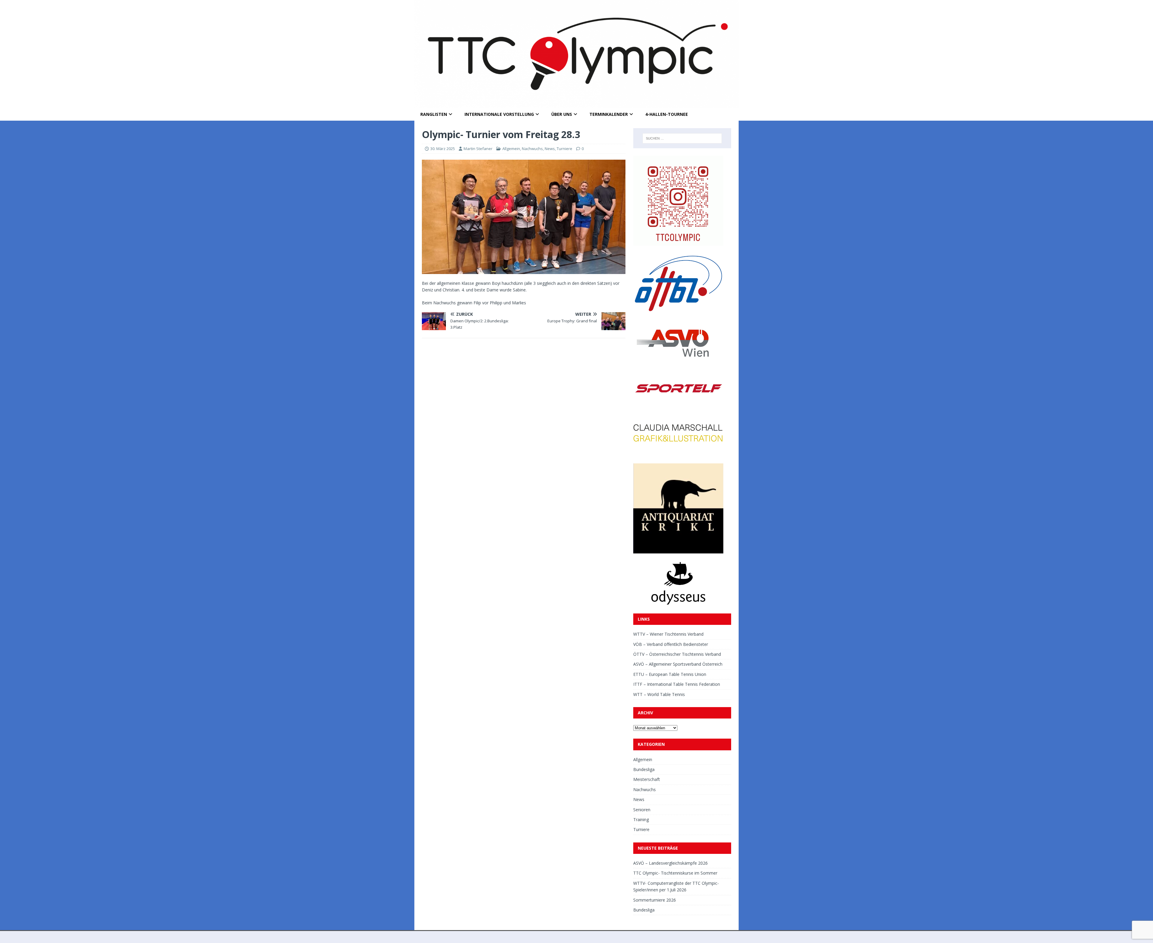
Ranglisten (433, 114)
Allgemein (511, 148)
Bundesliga (644, 769)
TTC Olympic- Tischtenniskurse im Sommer (675, 873)
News (550, 148)
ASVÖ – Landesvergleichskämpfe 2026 (670, 863)
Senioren (641, 809)
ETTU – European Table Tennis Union (669, 674)
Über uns (561, 114)
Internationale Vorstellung (499, 114)
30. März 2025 (442, 148)
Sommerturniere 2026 (654, 900)
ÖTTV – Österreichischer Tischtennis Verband (677, 654)
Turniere (564, 148)
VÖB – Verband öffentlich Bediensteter (670, 644)
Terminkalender (608, 114)
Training (641, 819)
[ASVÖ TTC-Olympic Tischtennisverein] (576, 104)
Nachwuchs (532, 148)
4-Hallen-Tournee (666, 114)
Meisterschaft (646, 779)
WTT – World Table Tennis (659, 694)
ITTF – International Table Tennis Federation (676, 684)
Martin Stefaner (478, 148)
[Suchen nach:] (682, 138)
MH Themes (498, 936)
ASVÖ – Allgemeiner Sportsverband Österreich (677, 664)
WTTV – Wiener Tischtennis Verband (668, 634)
